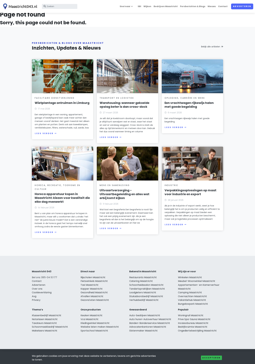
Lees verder (44, 133)
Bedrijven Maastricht (166, 6)
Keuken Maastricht (91, 315)
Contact (223, 6)
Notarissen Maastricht (45, 319)
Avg (34, 296)
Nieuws (212, 6)
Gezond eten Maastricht (95, 300)
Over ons (37, 288)
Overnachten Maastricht (192, 296)
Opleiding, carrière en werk (185, 97)
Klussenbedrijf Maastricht (46, 315)
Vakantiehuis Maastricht (192, 300)
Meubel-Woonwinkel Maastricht (196, 281)
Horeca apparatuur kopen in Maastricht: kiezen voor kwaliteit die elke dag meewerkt (62, 198)
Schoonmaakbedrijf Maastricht (50, 326)
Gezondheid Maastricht (94, 292)
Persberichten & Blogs (192, 6)
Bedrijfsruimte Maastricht (192, 326)
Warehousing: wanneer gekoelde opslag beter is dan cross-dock (124, 105)
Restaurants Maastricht (143, 277)
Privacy (36, 300)
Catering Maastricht (141, 281)
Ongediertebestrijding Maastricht (197, 330)
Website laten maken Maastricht (100, 326)
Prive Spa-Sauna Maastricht (194, 319)
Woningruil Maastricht (190, 315)
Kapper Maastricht (92, 288)
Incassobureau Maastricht (193, 323)
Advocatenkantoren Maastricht (147, 326)
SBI (139, 6)
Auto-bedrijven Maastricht (144, 315)
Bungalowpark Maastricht (193, 304)
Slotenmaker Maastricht (143, 330)
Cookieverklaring (42, 292)
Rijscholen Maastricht (93, 277)
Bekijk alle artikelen (210, 46)
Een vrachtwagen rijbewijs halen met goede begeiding (189, 105)
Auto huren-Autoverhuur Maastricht (150, 319)
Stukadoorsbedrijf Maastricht (146, 296)
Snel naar (125, 6)
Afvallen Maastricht (92, 296)
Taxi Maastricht (89, 285)
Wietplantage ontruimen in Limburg (62, 103)
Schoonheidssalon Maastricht (146, 285)
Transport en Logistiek (117, 97)
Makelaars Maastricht (44, 330)
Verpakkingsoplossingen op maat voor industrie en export (190, 192)
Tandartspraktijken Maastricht (147, 288)
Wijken (147, 6)
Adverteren (242, 6)
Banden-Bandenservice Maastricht (149, 323)
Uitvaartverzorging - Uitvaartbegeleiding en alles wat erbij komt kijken (124, 194)
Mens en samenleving (115, 185)
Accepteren (211, 357)
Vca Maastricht (89, 319)
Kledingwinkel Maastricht (95, 323)
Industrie (171, 185)
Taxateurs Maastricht (44, 323)
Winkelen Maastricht (190, 277)
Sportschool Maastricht (94, 330)
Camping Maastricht (190, 292)
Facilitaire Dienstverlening (55, 97)
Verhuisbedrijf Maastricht (143, 300)
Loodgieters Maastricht (142, 292)
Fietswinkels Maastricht (94, 281)
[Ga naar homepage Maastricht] (19, 6)
